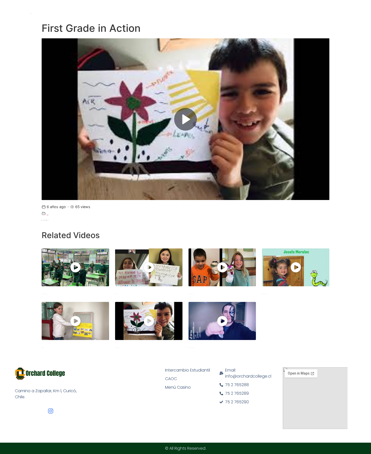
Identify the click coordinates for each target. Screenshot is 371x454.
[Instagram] (51, 411)
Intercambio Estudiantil (187, 370)
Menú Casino (178, 387)
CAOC (171, 379)
